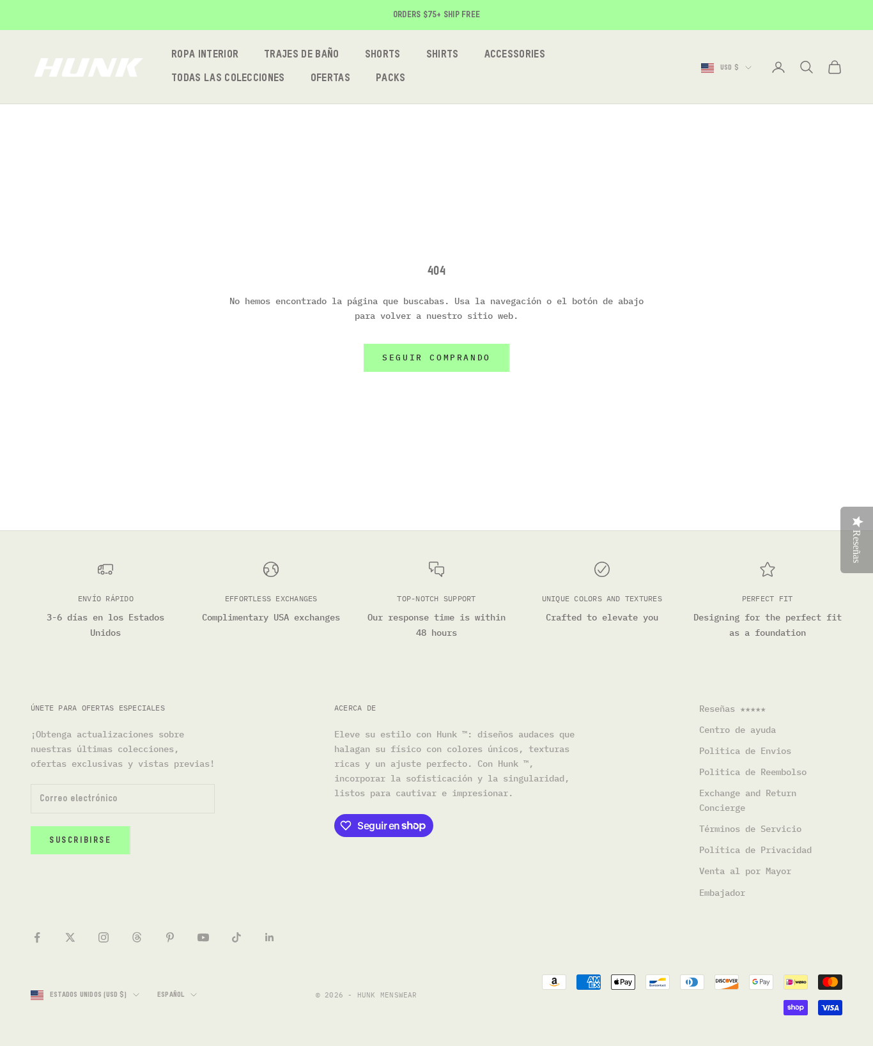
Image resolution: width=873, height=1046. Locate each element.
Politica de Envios (745, 751)
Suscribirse (80, 840)
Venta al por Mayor (745, 871)
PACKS (391, 78)
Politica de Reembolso (753, 772)
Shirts (442, 55)
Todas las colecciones (228, 78)
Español (171, 994)
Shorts (383, 55)
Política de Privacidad (755, 850)
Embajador (722, 892)
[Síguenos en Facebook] (37, 937)
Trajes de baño (301, 55)
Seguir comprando (436, 357)
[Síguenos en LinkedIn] (269, 937)
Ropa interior (204, 55)
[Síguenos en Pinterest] (170, 937)
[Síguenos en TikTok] (236, 937)
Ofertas (330, 78)
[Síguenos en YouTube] (203, 937)
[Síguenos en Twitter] (70, 937)
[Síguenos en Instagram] (103, 937)
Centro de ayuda (737, 729)
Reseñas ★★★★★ (732, 708)
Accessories (515, 55)
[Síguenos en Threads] (136, 937)
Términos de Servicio (750, 828)
